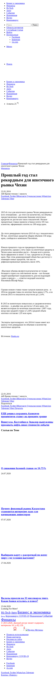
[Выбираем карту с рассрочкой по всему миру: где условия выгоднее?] (27, 550)
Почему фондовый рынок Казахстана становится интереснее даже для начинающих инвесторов (23, 511)
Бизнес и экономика (15, 3)
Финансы (10, 6)
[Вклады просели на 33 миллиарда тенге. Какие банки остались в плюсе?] (27, 593)
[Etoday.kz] (21, 59)
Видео (9, 18)
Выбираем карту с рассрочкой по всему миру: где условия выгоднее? (24, 556)
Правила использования (17, 634)
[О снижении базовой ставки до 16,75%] (27, 463)
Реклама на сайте (14, 639)
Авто (8, 10)
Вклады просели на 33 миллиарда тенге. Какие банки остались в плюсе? (24, 599)
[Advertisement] (27, 134)
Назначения (11, 15)
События (10, 13)
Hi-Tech (9, 8)
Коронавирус (12, 20)
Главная (4, 163)
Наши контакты (13, 637)
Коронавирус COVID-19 (17, 616)
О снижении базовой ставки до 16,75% (23, 468)
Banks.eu (15, 336)
